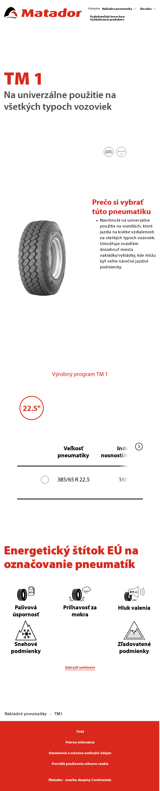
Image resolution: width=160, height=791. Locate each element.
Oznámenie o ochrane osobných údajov (80, 753)
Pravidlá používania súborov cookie (80, 763)
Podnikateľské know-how (107, 16)
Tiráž (80, 731)
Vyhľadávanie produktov (107, 19)
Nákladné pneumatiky (117, 8)
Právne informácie (80, 742)
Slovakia (146, 9)
